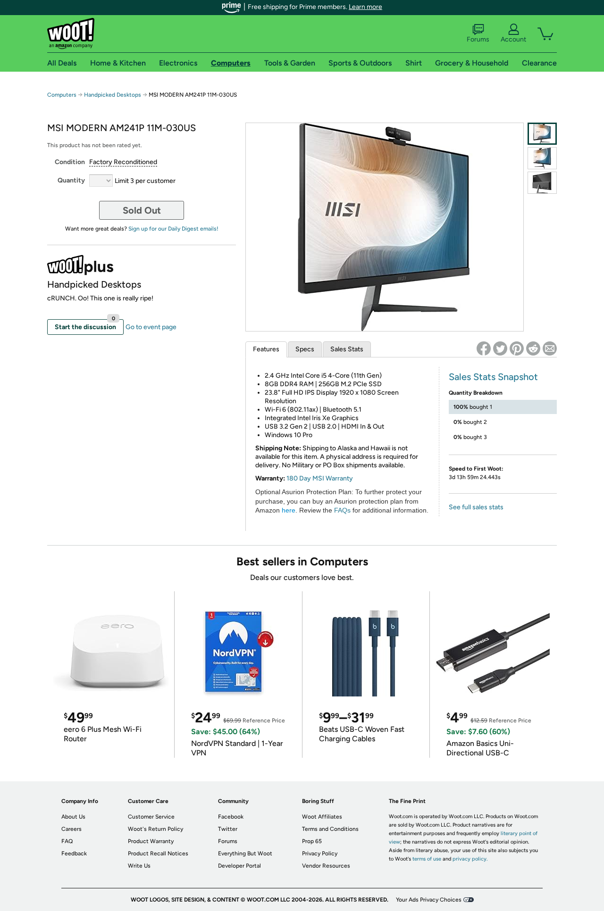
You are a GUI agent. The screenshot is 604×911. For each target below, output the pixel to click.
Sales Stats (346, 349)
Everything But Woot (245, 853)
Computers (61, 94)
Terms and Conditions (330, 829)
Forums (478, 39)
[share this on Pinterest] (517, 348)
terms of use (426, 859)
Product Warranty (151, 841)
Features (266, 349)
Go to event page (151, 327)
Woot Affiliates (322, 816)
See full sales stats (476, 507)
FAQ (67, 841)
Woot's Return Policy (155, 829)
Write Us (139, 865)
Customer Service (151, 816)
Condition (70, 162)
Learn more (365, 7)
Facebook (230, 816)
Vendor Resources (326, 865)
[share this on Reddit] (533, 348)
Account (513, 39)
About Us (73, 816)
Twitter (227, 829)
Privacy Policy (319, 853)
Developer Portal (239, 865)
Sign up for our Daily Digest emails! (173, 228)
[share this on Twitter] (500, 348)
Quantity (71, 180)
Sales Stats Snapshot (493, 376)
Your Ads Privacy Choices (428, 899)
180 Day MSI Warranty (319, 478)
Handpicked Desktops (112, 94)
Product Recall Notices (158, 853)
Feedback (74, 853)
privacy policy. (470, 859)
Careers (71, 829)
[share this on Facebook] (484, 348)
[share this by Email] (550, 348)
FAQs (342, 510)
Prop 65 (312, 841)
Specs (304, 349)
